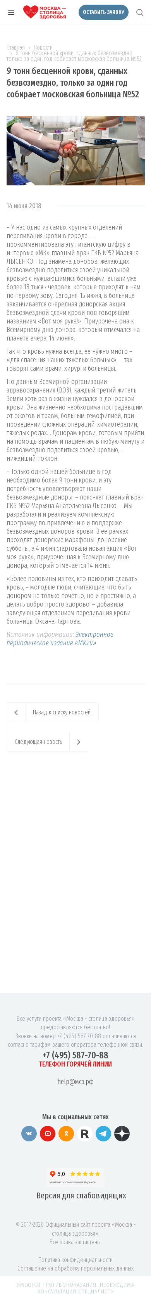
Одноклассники (66, 1133)
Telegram (103, 1133)
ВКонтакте (29, 1133)
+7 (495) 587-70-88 (75, 1055)
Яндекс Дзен (122, 1133)
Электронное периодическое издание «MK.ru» (60, 638)
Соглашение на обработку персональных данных (75, 1268)
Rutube (85, 1133)
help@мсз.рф (75, 1081)
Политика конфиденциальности (75, 1260)
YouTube (47, 1133)
